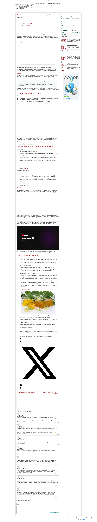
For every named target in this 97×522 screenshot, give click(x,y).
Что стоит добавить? (24, 27)
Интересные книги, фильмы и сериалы (75, 19)
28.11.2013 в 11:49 (20, 459)
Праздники (73, 28)
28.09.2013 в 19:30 (20, 416)
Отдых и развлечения (74, 26)
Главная (37, 3)
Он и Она (63, 25)
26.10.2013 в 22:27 (20, 439)
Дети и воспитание (75, 16)
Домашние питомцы (65, 18)
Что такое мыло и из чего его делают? (28, 19)
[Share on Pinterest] (21, 342)
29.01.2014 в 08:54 (20, 468)
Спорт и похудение (75, 32)
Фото (72, 34)
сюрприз (19, 73)
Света (19, 479)
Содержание (24, 517)
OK (84, 519)
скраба (37, 315)
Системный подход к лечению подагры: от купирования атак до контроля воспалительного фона (73, 58)
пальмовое (37, 158)
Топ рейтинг (64, 34)
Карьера (63, 21)
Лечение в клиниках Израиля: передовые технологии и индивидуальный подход (73, 63)
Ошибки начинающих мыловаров (27, 25)
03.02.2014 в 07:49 (20, 478)
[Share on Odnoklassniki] (21, 389)
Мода (72, 23)
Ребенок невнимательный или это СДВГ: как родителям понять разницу (73, 68)
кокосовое (42, 158)
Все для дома (64, 16)
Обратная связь (43, 3)
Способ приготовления (27, 23)
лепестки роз (25, 168)
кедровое (56, 157)
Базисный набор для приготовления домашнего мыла (31, 21)
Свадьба (63, 32)
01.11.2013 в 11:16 (20, 449)
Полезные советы (65, 28)
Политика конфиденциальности (54, 3)
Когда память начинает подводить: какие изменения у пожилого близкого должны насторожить (73, 47)
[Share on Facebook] (20, 338)
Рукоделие (73, 30)
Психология (64, 30)
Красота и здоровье (75, 21)
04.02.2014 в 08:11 (20, 490)
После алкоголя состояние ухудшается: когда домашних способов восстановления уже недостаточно (73, 52)
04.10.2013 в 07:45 (20, 427)
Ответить (57, 422)
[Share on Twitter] (39, 382)
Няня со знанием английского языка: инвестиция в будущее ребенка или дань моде (73, 40)
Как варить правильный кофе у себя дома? (26, 392)
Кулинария (63, 23)
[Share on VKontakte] (21, 385)
